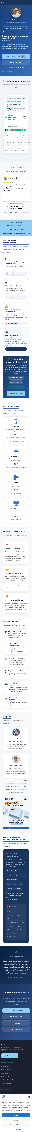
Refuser (16, 1120)
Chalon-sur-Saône (11, 884)
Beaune (16, 870)
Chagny (9, 875)
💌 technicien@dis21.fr (8, 71)
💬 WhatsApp (21, 67)
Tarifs (2, 1093)
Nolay (15, 875)
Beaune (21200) (5, 1073)
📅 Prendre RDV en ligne (16, 56)
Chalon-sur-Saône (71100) (8, 1080)
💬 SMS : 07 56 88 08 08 (16, 62)
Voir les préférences (16, 1125)
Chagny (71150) (5, 1066)
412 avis (19, 208)
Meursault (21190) (6, 1069)
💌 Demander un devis (16, 393)
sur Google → (24, 212)
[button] (29, 1097)
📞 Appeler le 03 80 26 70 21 (9, 67)
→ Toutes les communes (7, 1083)
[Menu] (29, 2)
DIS (3, 2)
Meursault (22, 875)
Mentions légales (17, 1129)
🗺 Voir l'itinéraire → (11, 899)
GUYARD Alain (12, 178)
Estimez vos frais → (12, 936)
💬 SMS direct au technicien (10, 1055)
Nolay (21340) (5, 1076)
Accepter (16, 1115)
